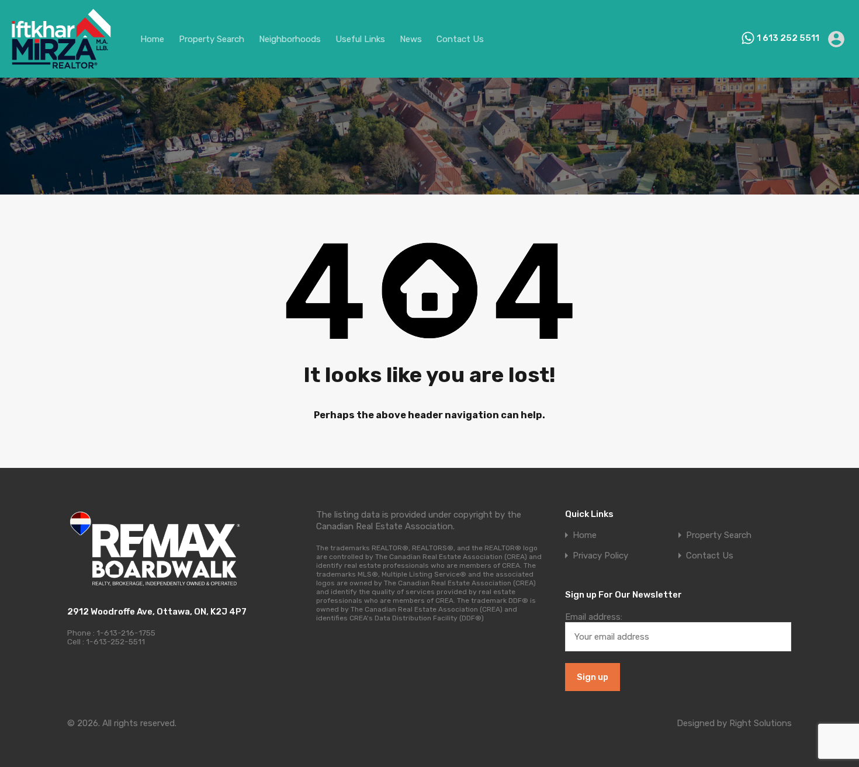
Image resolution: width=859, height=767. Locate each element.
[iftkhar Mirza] (61, 63)
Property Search (211, 39)
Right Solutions (760, 723)
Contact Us (460, 39)
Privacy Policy (600, 555)
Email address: (593, 617)
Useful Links (360, 39)
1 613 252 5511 (788, 38)
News (411, 39)
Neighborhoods (290, 39)
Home (152, 39)
